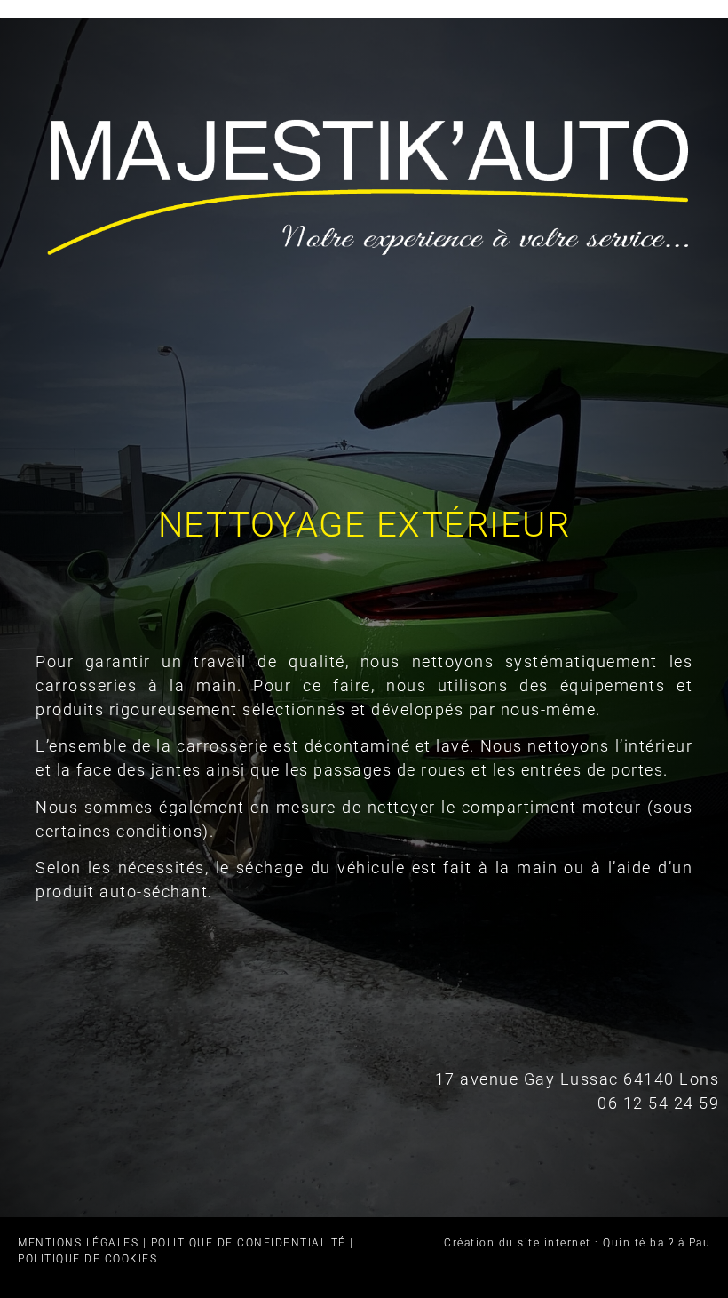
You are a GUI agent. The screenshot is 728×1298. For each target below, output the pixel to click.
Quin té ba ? (638, 1243)
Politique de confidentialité (248, 1243)
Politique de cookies (87, 1259)
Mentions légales (78, 1243)
